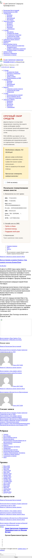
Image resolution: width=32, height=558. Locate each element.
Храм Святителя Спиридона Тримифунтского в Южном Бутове (16, 530)
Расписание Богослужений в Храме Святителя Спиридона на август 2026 (13, 413)
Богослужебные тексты (10, 44)
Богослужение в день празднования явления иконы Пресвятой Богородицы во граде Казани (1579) (15, 424)
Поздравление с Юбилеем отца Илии (11, 339)
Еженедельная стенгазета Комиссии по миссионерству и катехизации (14, 441)
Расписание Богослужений (11, 10)
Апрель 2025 (7, 489)
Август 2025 (7, 483)
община (2, 550)
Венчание (10, 27)
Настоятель (10, 19)
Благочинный (11, 18)
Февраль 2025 (7, 492)
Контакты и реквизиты (13, 38)
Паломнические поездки (10, 449)
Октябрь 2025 (7, 479)
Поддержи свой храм (12, 231)
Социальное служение (9, 55)
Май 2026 (6, 469)
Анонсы (5, 434)
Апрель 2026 (7, 470)
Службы (5, 93)
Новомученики (7, 443)
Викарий (9, 16)
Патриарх (9, 15)
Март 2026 (6, 472)
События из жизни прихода (11, 39)
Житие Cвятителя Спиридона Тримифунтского (15, 46)
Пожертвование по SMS (10, 12)
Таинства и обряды (9, 21)
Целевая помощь (11, 229)
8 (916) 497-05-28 (5, 67)
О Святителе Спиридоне (14, 35)
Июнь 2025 (6, 486)
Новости (5, 42)
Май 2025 (6, 487)
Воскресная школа (8, 439)
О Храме (6, 30)
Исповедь (9, 24)
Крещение (10, 22)
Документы (10, 32)
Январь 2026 (7, 475)
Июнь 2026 (6, 467)
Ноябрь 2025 (7, 478)
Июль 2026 (6, 466)
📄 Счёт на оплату (11, 182)
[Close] (0, 553)
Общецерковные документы (11, 446)
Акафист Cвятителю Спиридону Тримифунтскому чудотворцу (16, 49)
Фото (23, 256)
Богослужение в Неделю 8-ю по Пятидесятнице (14, 392)
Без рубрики (7, 436)
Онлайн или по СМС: (12, 223)
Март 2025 (6, 490)
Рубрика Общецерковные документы (14, 452)
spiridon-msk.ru (22, 548)
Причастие (10, 25)
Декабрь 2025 (7, 476)
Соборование (11, 28)
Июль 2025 (6, 484)
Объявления (6, 41)
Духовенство (7, 13)
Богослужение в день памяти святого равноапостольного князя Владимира (11, 416)
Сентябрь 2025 (7, 481)
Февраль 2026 (7, 473)
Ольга (15, 365)
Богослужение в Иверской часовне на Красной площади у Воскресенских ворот (13, 421)
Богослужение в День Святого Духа (10, 338)
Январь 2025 (7, 493)
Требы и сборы (7, 51)
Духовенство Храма (12, 33)
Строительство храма (13, 36)
